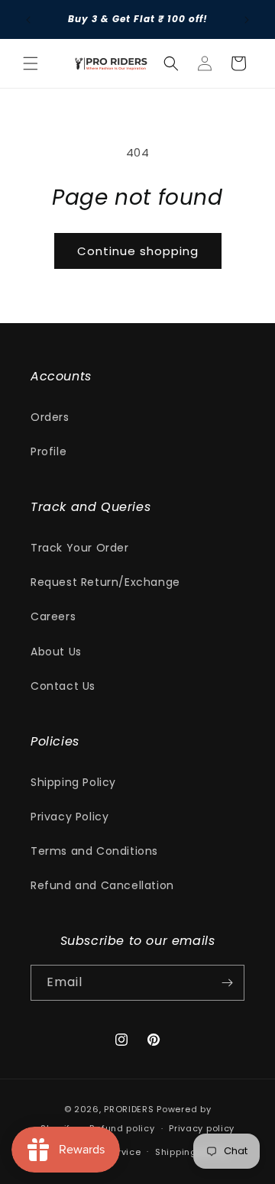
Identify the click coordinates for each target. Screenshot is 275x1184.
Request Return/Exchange (105, 582)
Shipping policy (191, 1151)
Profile (48, 451)
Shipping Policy (73, 781)
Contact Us (63, 685)
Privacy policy (202, 1128)
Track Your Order (80, 547)
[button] (30, 63)
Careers (53, 616)
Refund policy (121, 1128)
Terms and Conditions (94, 851)
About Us (56, 650)
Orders (50, 416)
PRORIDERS (129, 1109)
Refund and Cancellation (102, 885)
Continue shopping (138, 251)
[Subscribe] (227, 983)
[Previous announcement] (28, 20)
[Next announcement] (247, 20)
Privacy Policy (69, 816)
